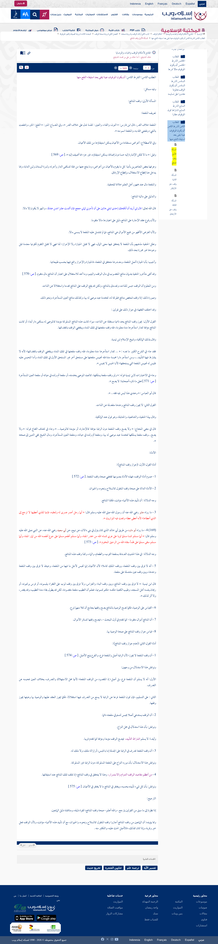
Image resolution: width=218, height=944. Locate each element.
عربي (202, 4)
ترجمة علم (133, 867)
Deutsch (176, 4)
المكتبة (79, 14)
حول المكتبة (91, 30)
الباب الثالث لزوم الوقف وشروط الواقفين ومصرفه (182, 165)
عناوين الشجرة (113, 867)
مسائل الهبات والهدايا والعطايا (186, 208)
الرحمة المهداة (150, 901)
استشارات (201, 925)
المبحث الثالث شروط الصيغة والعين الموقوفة (75, 34)
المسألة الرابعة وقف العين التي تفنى (172, 53)
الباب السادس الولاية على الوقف (179, 190)
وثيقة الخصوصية (52, 896)
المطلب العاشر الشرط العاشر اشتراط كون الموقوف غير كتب (176, 98)
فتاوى (204, 919)
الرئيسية (149, 14)
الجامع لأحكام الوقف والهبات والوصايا (179, 34)
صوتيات (203, 907)
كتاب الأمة (114, 30)
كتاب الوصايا (193, 215)
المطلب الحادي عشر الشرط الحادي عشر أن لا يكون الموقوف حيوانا (176, 121)
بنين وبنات (55, 14)
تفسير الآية (150, 867)
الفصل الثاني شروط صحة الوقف (106, 34)
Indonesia (135, 4)
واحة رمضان (151, 907)
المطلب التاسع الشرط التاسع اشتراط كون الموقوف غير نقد (176, 78)
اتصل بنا (23, 896)
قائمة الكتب (69, 30)
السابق (31, 846)
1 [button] (148, 67)
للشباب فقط (151, 919)
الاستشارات (102, 14)
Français (162, 4)
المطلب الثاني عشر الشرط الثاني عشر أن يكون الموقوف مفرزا (176, 144)
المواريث (68, 14)
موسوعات (137, 14)
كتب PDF (135, 30)
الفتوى (114, 14)
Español (190, 4)
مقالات (125, 14)
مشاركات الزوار (114, 913)
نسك (155, 913)
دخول (20, 3)
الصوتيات (90, 14)
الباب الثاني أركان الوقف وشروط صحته (135, 34)
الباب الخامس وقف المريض (181, 183)
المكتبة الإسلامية (181, 30)
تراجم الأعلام (19, 30)
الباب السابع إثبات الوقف (182, 198)
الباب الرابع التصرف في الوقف (180, 175)
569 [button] (125, 68)
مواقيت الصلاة (115, 907)
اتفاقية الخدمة (36, 896)
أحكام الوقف (157, 34)
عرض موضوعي (44, 30)
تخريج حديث (93, 867)
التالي (23, 846)
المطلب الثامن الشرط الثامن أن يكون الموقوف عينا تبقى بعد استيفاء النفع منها (178, 38)
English (149, 4)
